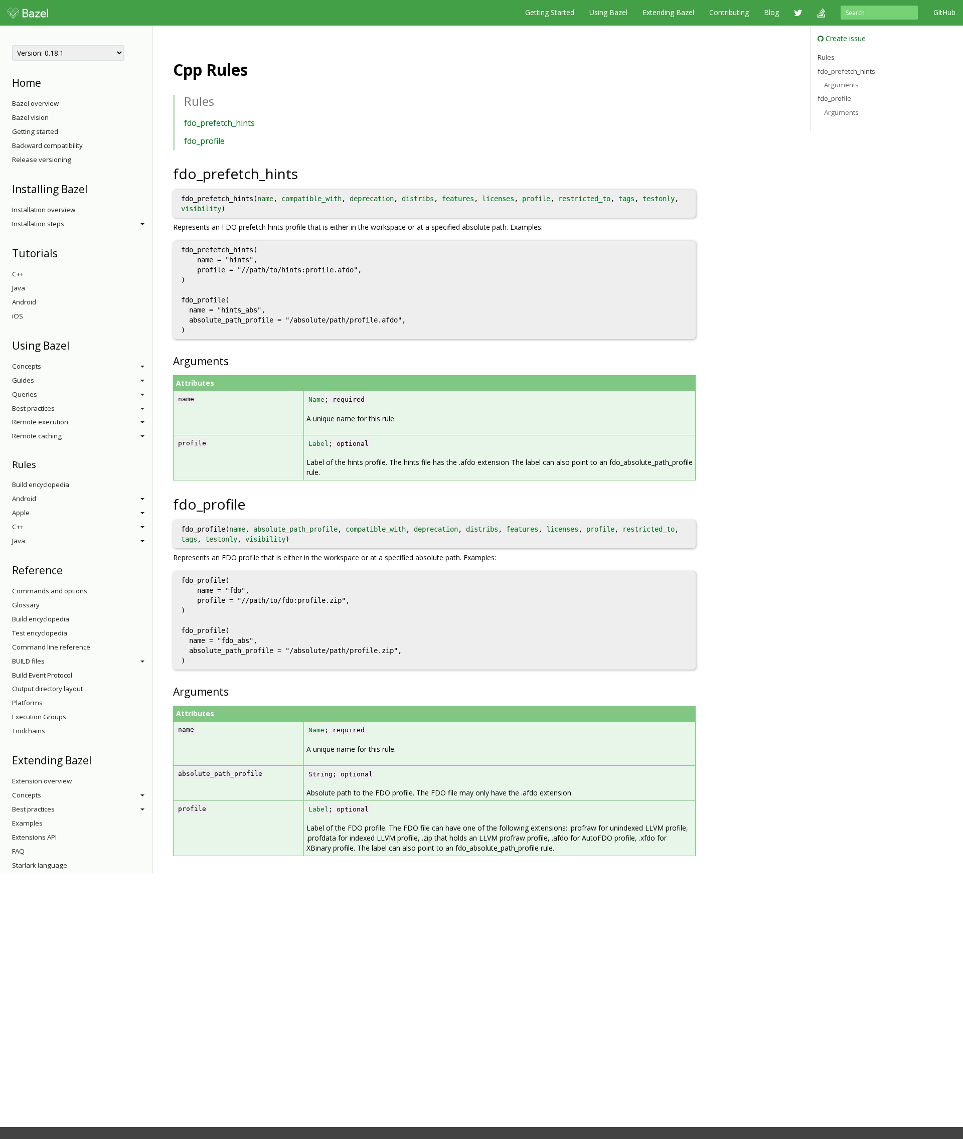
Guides (23, 380)
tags (626, 199)
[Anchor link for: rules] (41, 463)
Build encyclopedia (40, 484)
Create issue (845, 38)
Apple (21, 512)
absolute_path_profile (295, 529)
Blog (771, 12)
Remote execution (40, 421)
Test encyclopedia (39, 632)
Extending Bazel (668, 12)
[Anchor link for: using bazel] (75, 345)
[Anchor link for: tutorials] (63, 252)
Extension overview (42, 780)
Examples (27, 823)
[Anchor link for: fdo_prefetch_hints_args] (234, 360)
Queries (24, 394)
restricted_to (584, 199)
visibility (201, 209)
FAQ (18, 851)
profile (536, 199)
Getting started (35, 131)
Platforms (27, 702)
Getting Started (549, 12)
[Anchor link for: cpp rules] (256, 69)
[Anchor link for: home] (46, 82)
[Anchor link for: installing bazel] (93, 188)
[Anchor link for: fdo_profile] (256, 504)
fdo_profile (204, 140)
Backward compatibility (47, 145)
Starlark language (39, 865)
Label (318, 443)
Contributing (729, 12)
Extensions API (34, 837)
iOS (17, 315)
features (458, 199)
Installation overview (43, 209)
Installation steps (38, 223)
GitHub (944, 12)
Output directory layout (47, 688)
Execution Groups (39, 716)
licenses (498, 199)
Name (316, 399)
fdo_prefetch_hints (219, 122)
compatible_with (311, 199)
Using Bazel (608, 12)
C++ (18, 273)
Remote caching (37, 435)
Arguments (841, 84)
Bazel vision (30, 117)
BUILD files (28, 661)
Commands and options (49, 590)
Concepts (26, 366)
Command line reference (51, 647)
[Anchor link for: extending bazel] (97, 759)
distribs (418, 199)
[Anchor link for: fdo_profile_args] (234, 691)
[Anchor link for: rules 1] (220, 100)
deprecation (372, 199)
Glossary (26, 604)
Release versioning (41, 159)
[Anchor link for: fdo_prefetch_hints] (308, 173)
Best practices (33, 408)
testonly (659, 199)
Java (18, 287)
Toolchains (28, 730)
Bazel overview (35, 103)
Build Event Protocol (42, 675)
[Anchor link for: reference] (68, 569)
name (265, 199)
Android (24, 301)
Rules (826, 57)
